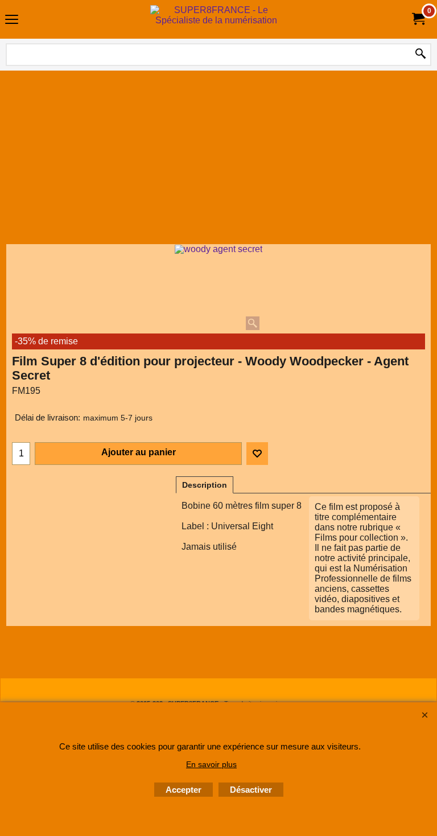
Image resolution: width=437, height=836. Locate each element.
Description (204, 484)
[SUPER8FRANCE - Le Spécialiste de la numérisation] (216, 19)
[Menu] (11, 20)
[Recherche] (420, 54)
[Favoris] (257, 453)
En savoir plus (211, 764)
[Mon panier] (417, 19)
